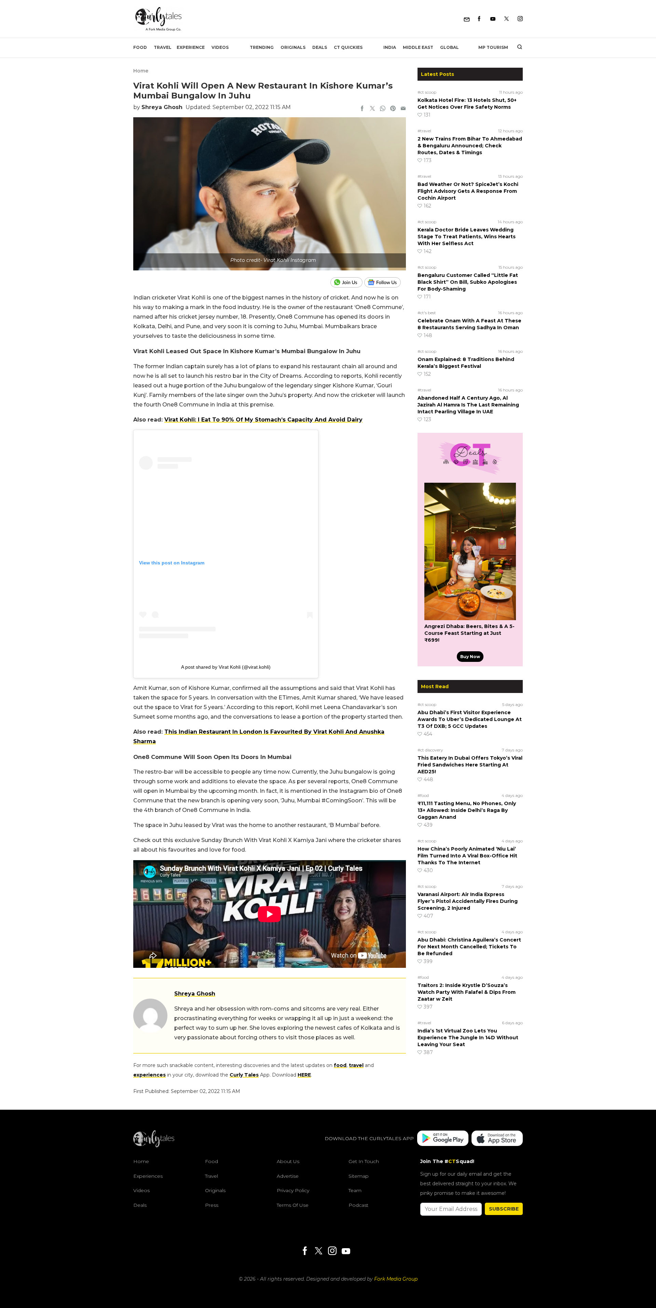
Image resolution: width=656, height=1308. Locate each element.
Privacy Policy (293, 1190)
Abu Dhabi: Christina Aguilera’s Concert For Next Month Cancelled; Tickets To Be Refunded (469, 947)
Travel (163, 47)
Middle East (418, 47)
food (340, 1065)
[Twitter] (506, 19)
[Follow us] (385, 282)
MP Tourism (493, 47)
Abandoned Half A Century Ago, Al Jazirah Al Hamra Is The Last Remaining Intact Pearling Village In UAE (468, 405)
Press (211, 1205)
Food (140, 47)
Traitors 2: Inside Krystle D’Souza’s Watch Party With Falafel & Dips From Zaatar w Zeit (467, 992)
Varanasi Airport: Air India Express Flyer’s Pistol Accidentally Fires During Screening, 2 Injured (468, 901)
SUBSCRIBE (504, 1209)
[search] (517, 47)
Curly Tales (244, 1075)
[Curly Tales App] (442, 1138)
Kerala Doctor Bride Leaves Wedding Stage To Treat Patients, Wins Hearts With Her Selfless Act (467, 236)
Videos (220, 47)
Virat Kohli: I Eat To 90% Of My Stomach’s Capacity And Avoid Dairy (263, 419)
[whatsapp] (382, 109)
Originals (293, 47)
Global (449, 47)
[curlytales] (153, 1146)
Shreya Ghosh (161, 107)
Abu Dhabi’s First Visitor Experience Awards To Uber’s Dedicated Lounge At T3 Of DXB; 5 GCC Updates (470, 719)
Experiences (148, 1176)
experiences (149, 1075)
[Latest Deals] (470, 474)
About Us (288, 1161)
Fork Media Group (396, 1279)
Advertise (288, 1176)
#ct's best (427, 312)
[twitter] (372, 109)
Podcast (358, 1205)
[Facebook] (479, 19)
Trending (262, 47)
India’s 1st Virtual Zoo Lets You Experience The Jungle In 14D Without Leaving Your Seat (468, 1037)
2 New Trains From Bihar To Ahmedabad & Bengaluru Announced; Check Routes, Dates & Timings (470, 146)
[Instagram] (520, 19)
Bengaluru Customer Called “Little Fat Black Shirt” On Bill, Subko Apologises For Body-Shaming (468, 282)
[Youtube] (492, 19)
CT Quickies (348, 47)
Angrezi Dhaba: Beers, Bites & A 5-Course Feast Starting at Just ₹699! (469, 633)
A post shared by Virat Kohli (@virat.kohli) (226, 667)
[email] (403, 109)
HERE (304, 1075)
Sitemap (358, 1176)
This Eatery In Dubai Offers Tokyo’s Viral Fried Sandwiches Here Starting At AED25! (470, 765)
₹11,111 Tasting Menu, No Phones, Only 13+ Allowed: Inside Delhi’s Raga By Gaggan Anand (467, 810)
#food (423, 795)
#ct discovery (430, 749)
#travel (424, 130)
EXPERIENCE (191, 47)
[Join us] (347, 282)
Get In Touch (363, 1161)
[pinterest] (393, 109)
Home (140, 71)
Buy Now (470, 656)
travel (356, 1065)
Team (354, 1190)
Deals (319, 47)
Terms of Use (293, 1205)
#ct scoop (427, 92)
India (389, 47)
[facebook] (362, 109)
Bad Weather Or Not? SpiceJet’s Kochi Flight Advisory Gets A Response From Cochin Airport (468, 191)
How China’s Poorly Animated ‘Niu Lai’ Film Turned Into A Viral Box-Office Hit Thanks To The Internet (467, 856)
